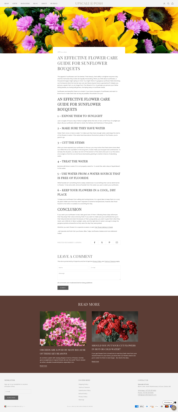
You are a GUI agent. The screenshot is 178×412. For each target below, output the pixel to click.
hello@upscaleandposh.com (147, 395)
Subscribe (11, 398)
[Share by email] (117, 242)
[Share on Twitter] (102, 242)
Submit (63, 288)
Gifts (14, 3)
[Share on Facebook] (94, 242)
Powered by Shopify (87, 406)
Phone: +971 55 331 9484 (146, 393)
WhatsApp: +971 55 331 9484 (147, 390)
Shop (6, 3)
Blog (35, 3)
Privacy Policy (97, 261)
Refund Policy (83, 394)
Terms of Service (110, 261)
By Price (54, 3)
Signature (25, 3)
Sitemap (81, 400)
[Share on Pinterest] (109, 242)
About (44, 3)
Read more (43, 366)
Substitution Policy (84, 390)
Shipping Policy (83, 384)
